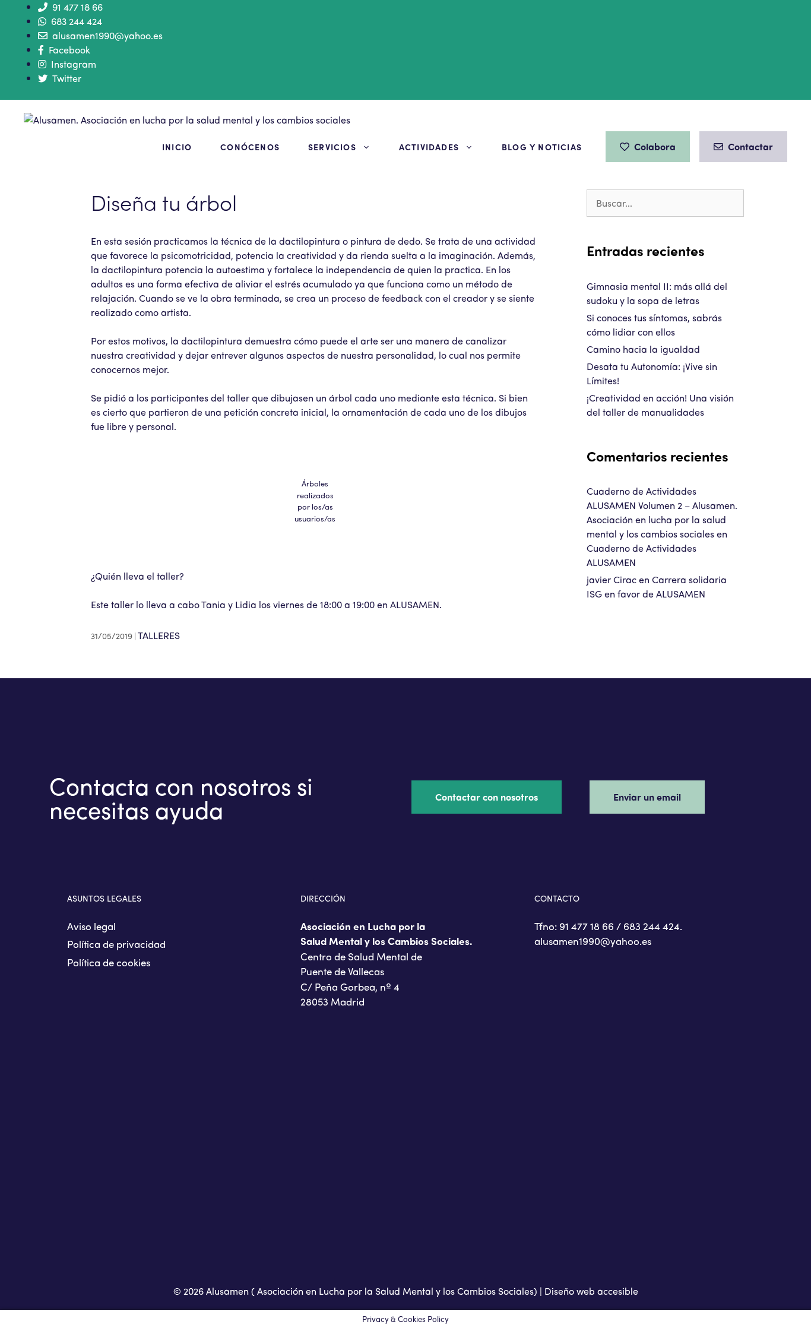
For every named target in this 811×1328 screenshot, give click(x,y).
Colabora (655, 146)
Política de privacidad (116, 944)
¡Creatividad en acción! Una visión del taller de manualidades (660, 405)
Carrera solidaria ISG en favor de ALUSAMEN (657, 586)
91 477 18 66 (77, 7)
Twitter (66, 78)
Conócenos (250, 147)
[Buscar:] (665, 203)
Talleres (159, 635)
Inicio (177, 147)
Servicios (332, 147)
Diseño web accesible (591, 1291)
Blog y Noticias (542, 147)
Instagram (73, 64)
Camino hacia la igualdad (643, 349)
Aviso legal (91, 926)
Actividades (429, 147)
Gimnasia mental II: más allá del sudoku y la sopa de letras (657, 293)
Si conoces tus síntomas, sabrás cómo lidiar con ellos (654, 325)
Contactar (750, 146)
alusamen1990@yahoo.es (107, 35)
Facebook (69, 49)
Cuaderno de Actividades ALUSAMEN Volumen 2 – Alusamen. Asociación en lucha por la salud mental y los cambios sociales (662, 512)
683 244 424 (76, 21)
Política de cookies (108, 962)
